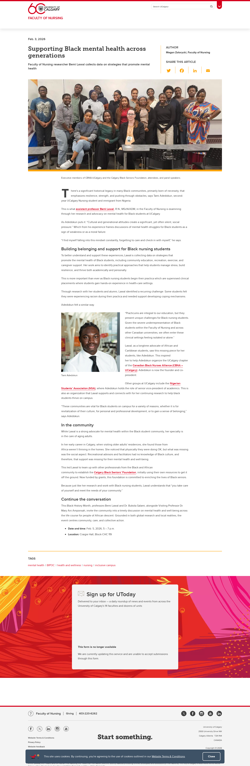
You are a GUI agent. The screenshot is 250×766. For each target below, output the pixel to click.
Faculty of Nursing (45, 17)
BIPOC (51, 565)
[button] (170, 70)
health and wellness (69, 565)
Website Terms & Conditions (168, 756)
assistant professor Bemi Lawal (95, 209)
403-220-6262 (88, 713)
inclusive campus (105, 565)
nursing (88, 565)
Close (211, 756)
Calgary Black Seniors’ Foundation (115, 472)
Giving (70, 713)
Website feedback (36, 746)
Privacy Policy (34, 742)
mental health (36, 565)
